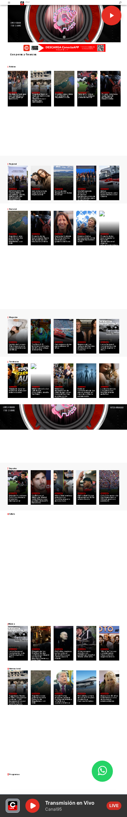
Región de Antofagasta (104, 188)
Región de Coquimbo (13, 92)
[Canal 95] (8, 2)
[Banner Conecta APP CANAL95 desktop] (63, 48)
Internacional (36, 92)
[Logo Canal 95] (22, 2)
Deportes (82, 92)
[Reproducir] (111, 15)
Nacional (105, 92)
